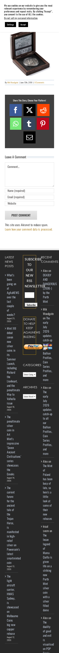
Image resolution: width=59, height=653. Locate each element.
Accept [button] (23, 24)
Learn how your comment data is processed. (29, 229)
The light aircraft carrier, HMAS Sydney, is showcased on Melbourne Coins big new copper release (11, 605)
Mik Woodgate (12, 82)
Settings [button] (10, 24)
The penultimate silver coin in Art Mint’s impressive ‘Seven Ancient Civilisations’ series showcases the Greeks (11, 445)
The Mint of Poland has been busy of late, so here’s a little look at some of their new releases (47, 492)
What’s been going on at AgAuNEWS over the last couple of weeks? (11, 295)
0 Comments (39, 82)
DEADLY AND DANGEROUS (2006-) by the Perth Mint (50, 288)
